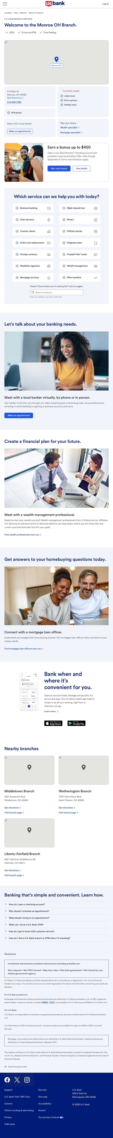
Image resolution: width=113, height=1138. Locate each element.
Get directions (14, 97)
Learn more (50, 711)
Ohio (16, 13)
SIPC (52, 1002)
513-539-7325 (14, 102)
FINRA (44, 1002)
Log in (106, 3)
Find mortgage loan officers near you (22, 648)
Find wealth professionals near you (21, 534)
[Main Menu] (5, 4)
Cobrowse (9, 1124)
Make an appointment (20, 131)
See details (81, 168)
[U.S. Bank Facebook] (7, 1080)
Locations (8, 13)
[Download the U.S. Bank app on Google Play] (76, 723)
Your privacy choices (48, 1117)
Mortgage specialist (70, 132)
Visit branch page (13, 812)
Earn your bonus (59, 168)
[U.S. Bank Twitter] (17, 1080)
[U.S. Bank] (55, 4)
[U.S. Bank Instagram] (27, 1080)
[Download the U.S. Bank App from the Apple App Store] (53, 723)
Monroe (23, 13)
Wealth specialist (68, 127)
